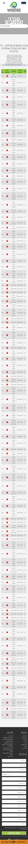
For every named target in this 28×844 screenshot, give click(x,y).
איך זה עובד (25, 736)
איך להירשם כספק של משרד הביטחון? (8, 753)
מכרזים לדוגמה (24, 737)
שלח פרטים (14, 833)
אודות (26, 743)
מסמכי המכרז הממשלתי (8, 743)
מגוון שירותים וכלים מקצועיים (8, 739)
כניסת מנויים (24, 748)
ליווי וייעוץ (25, 741)
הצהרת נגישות (10, 756)
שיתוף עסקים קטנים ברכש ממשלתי (8, 750)
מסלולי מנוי (25, 739)
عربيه (23, 3)
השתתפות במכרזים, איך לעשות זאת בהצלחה (7, 745)
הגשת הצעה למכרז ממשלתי (8, 748)
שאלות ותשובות (24, 744)
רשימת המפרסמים (9, 741)
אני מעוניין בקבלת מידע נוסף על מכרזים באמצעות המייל (15, 827)
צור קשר (25, 746)
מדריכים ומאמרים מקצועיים (8, 737)
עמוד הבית (11, 736)
